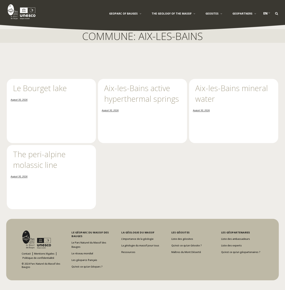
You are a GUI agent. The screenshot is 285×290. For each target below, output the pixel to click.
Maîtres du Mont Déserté (186, 252)
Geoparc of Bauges (123, 13)
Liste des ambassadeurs (235, 239)
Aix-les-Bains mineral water (231, 93)
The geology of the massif (172, 13)
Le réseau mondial (82, 253)
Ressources (128, 252)
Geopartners (242, 13)
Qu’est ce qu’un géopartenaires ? (240, 252)
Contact (26, 253)
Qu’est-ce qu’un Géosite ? (186, 245)
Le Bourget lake (40, 88)
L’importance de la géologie (137, 239)
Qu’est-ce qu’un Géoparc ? (87, 266)
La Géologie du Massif (138, 232)
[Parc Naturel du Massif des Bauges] (20, 11)
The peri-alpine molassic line (39, 159)
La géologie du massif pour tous (140, 245)
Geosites (212, 13)
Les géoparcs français (84, 260)
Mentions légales (44, 253)
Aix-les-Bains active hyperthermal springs (141, 93)
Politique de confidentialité (38, 258)
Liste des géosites (182, 239)
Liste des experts (231, 245)
